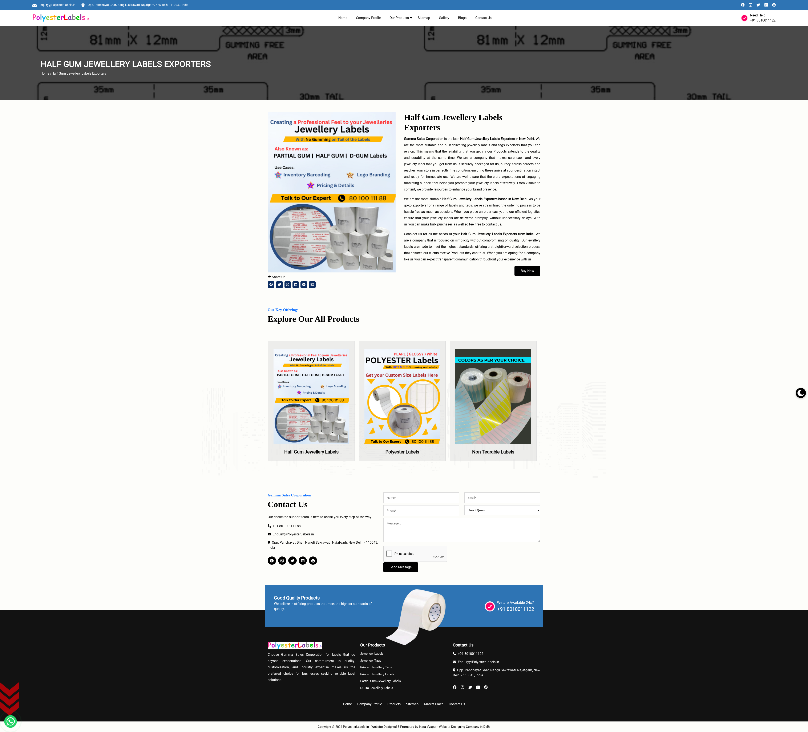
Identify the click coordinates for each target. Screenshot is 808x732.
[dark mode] (801, 393)
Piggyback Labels (495, 451)
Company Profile (368, 18)
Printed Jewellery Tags (376, 667)
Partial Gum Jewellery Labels (380, 681)
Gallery (444, 18)
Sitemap (424, 18)
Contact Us (483, 18)
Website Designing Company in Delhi (464, 727)
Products (394, 704)
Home (342, 18)
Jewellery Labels (372, 654)
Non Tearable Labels (404, 451)
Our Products (399, 18)
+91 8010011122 (763, 20)
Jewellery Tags (370, 660)
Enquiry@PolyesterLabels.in (57, 5)
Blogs (462, 18)
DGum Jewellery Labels (376, 688)
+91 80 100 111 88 (287, 526)
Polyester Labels (313, 451)
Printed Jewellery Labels (377, 674)
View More (313, 413)
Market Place (433, 704)
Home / (46, 73)
